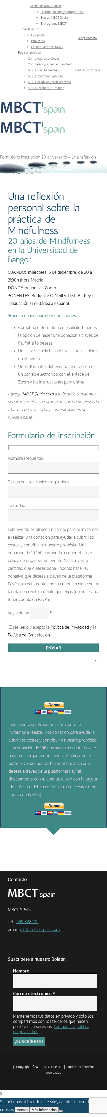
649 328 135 (27, 921)
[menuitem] (45, 6)
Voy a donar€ (30, 612)
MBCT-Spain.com (38, 393)
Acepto (22, 1110)
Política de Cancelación (29, 635)
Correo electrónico (34, 993)
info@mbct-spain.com (40, 929)
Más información (44, 1110)
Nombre (21, 971)
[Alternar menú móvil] (1, 144)
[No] (61, 1111)
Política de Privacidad (70, 627)
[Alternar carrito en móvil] (5, 144)
